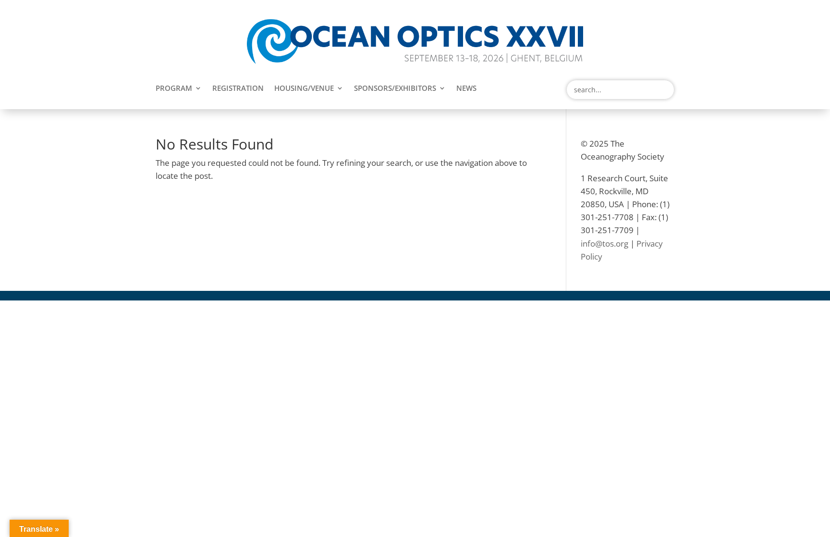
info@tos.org (604, 243)
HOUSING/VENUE (304, 89)
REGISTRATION (238, 89)
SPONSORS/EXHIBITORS (395, 89)
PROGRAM (174, 89)
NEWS (466, 89)
